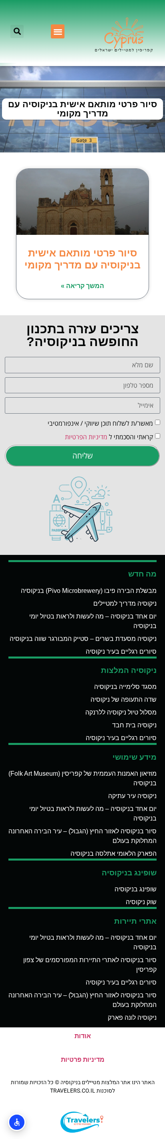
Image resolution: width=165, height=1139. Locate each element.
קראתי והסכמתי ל (109, 436)
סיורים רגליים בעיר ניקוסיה (121, 651)
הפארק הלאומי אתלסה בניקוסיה (113, 853)
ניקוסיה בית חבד (134, 725)
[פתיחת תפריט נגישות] (17, 1122)
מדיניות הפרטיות (86, 436)
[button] (58, 31)
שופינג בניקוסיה (136, 889)
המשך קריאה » (82, 285)
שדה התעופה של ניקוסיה (124, 699)
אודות (82, 1036)
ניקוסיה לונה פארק (132, 1017)
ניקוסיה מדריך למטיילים (125, 603)
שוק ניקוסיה (141, 902)
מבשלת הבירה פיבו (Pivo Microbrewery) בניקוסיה (89, 590)
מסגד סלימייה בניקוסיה (125, 686)
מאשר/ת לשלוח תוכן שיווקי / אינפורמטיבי (100, 422)
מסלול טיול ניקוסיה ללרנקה (121, 712)
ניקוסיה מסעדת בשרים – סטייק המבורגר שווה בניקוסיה (83, 638)
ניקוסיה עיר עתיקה (132, 796)
